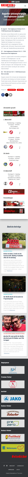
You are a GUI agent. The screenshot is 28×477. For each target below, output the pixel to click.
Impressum (11, 469)
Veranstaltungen (8, 294)
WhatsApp (12, 465)
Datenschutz (20, 465)
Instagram (7, 466)
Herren (13, 333)
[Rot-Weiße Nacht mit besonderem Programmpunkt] (14, 283)
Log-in (18, 469)
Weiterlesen (9, 271)
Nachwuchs (20, 89)
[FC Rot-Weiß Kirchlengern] (9, 6)
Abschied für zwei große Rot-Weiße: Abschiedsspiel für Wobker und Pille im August (14, 338)
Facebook (4, 466)
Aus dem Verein (11, 89)
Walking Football (8, 251)
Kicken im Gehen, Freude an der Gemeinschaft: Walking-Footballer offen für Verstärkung (13, 256)
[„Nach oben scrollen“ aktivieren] (25, 474)
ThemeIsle (19, 473)
